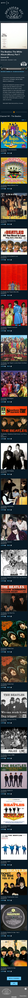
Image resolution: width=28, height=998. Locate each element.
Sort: (23, 120)
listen (2, 153)
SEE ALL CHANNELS (14, 978)
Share (14, 997)
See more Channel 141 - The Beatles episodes (12, 71)
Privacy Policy (23, 996)
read (8, 153)
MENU (4, 3)
